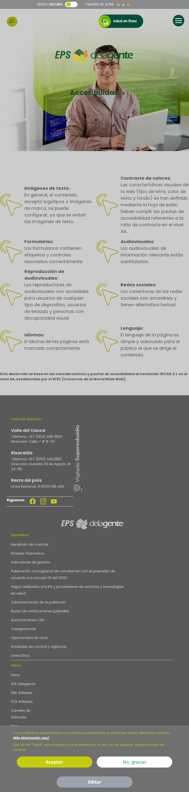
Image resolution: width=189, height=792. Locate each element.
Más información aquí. (31, 737)
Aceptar (54, 762)
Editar (94, 782)
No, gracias (134, 762)
